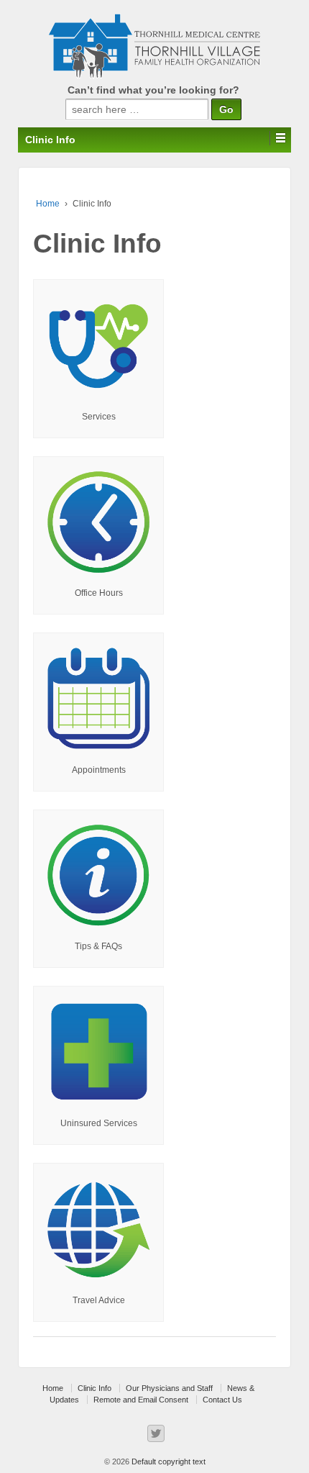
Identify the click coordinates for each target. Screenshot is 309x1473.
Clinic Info (94, 1388)
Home (48, 204)
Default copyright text (167, 1461)
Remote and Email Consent (140, 1399)
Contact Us (222, 1399)
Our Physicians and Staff (169, 1388)
